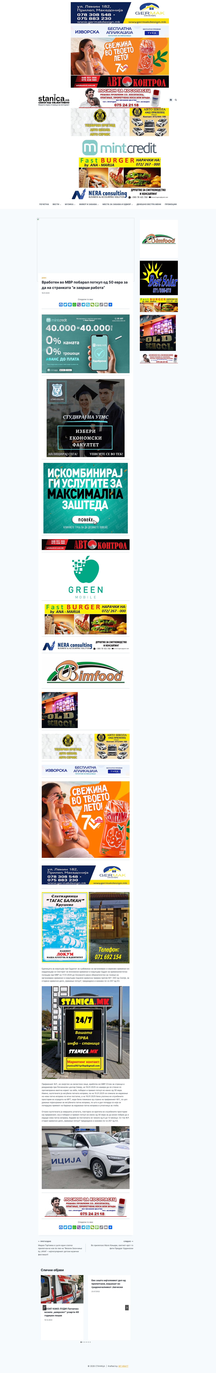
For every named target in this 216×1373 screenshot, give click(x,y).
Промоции (171, 204)
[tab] (81, 1342)
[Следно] (127, 1307)
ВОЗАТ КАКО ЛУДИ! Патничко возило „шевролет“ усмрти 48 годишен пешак (61, 1312)
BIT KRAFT (123, 1366)
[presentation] (62, 1289)
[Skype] (88, 305)
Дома (44, 278)
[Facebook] (171, 100)
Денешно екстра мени (149, 204)
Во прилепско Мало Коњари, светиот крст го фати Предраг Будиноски (112, 1245)
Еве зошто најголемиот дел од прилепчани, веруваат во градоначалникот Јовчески (108, 1283)
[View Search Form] (176, 100)
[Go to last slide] (44, 1307)
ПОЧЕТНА (44, 204)
